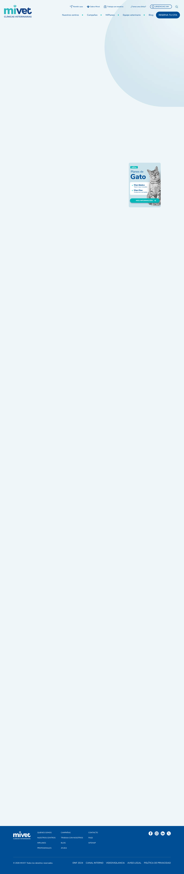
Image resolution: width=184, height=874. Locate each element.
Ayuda (64, 848)
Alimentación (138, 56)
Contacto (93, 832)
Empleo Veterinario (141, 75)
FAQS (90, 838)
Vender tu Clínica (140, 123)
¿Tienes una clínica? (138, 6)
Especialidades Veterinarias (139, 87)
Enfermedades (139, 81)
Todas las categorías (142, 50)
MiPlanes (110, 15)
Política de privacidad (157, 862)
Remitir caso (78, 6)
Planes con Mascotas (142, 99)
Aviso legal (134, 862)
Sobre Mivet (95, 6)
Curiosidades (138, 68)
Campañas (92, 15)
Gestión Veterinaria (38, 48)
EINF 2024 (78, 862)
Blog (151, 15)
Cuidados (136, 62)
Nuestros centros (70, 15)
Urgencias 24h (162, 6)
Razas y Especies (140, 111)
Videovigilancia (115, 862)
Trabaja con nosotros (115, 6)
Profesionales (44, 848)
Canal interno (94, 862)
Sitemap (92, 843)
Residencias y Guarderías (144, 117)
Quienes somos (44, 832)
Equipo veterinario (132, 15)
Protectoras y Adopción (143, 105)
